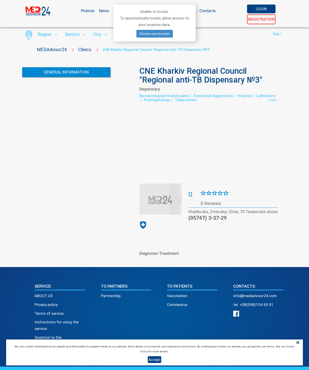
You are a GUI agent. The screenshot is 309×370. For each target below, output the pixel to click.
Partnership (111, 296)
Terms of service (49, 313)
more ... (274, 100)
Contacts (208, 10)
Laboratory (266, 95)
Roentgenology (157, 100)
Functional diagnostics (213, 95)
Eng (276, 34)
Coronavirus (177, 304)
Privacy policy (46, 304)
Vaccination (177, 296)
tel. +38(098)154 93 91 (253, 304)
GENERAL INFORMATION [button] (66, 72)
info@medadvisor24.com (255, 296)
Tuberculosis (186, 100)
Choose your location (154, 34)
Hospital (245, 95)
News (104, 10)
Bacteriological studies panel (164, 95)
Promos (88, 10)
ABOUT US (44, 296)
